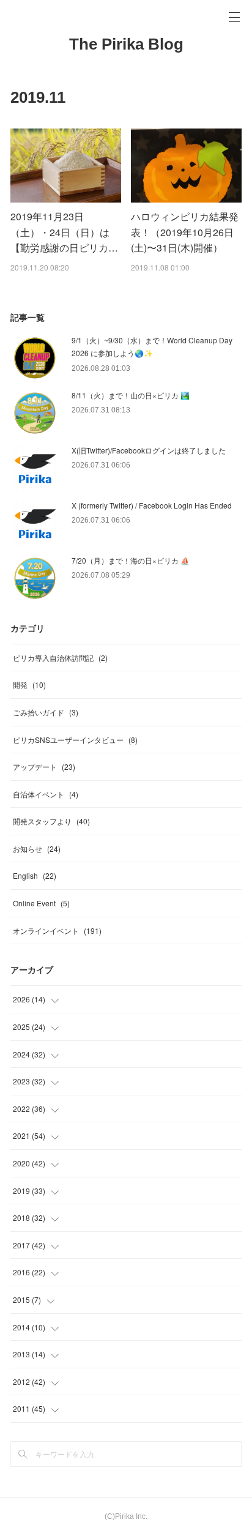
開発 (29, 684)
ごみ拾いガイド (45, 712)
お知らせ (37, 848)
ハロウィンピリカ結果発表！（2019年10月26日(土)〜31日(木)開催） (185, 232)
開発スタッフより (51, 821)
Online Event (41, 903)
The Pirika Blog (126, 44)
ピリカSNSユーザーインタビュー (75, 739)
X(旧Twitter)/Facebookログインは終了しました (149, 450)
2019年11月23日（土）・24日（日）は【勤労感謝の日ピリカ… (64, 232)
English (34, 875)
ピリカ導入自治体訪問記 (60, 657)
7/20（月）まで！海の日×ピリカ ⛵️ (131, 560)
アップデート (44, 766)
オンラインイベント (57, 930)
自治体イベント (45, 794)
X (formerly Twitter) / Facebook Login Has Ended (152, 505)
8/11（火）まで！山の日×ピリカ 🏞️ (131, 395)
